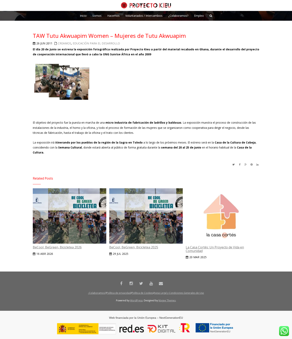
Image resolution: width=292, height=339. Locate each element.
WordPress (136, 300)
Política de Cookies (142, 293)
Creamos (64, 43)
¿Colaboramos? (97, 293)
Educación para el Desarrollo (96, 43)
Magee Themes (167, 300)
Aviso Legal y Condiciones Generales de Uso (179, 293)
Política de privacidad (118, 293)
